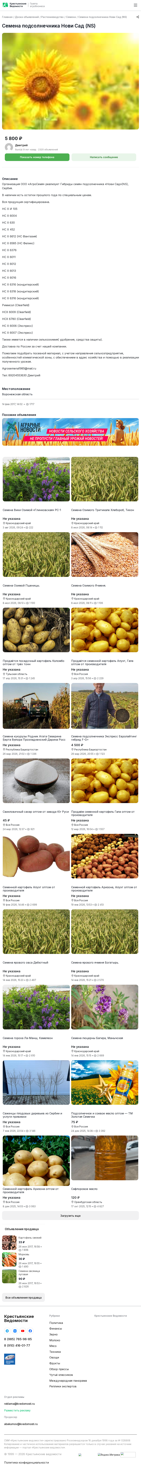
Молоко (54, 1340)
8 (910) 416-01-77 (17, 1345)
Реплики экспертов (63, 1386)
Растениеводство (52, 16)
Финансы (55, 1328)
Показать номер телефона (37, 157)
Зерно (53, 1334)
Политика (56, 1323)
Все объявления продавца (24, 1297)
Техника (55, 1351)
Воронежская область (17, 394)
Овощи (54, 1357)
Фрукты (54, 1363)
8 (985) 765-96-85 (18, 1339)
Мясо (53, 1346)
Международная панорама (68, 1380)
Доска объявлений (27, 16)
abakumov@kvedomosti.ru (21, 1424)
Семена (71, 16)
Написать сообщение (104, 157)
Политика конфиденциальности (26, 1462)
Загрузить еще (70, 1215)
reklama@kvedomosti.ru (19, 1403)
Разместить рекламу (17, 1410)
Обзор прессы (59, 1369)
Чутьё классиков (61, 1375)
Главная (7, 16)
